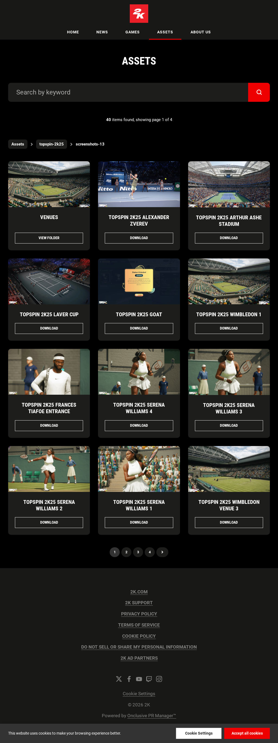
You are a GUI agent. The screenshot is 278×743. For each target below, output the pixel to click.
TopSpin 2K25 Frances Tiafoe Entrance (49, 408)
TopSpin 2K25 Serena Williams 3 (229, 408)
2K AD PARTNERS (139, 658)
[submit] (259, 92)
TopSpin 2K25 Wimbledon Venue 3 (229, 505)
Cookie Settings (139, 693)
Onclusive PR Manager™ (151, 715)
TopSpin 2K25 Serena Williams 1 (139, 505)
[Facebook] (129, 679)
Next (162, 552)
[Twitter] (119, 679)
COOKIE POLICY (139, 636)
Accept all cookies (247, 733)
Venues (49, 217)
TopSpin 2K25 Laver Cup (49, 314)
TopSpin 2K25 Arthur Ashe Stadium (229, 220)
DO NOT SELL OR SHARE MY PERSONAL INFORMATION (139, 647)
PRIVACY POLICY (139, 613)
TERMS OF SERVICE (139, 625)
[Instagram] (159, 679)
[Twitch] (149, 679)
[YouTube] (139, 679)
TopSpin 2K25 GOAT (139, 314)
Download (139, 238)
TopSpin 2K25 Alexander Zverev (139, 220)
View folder (49, 238)
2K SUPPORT (139, 602)
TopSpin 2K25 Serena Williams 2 (49, 505)
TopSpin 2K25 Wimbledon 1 (228, 314)
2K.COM (139, 592)
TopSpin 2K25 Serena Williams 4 (139, 408)
